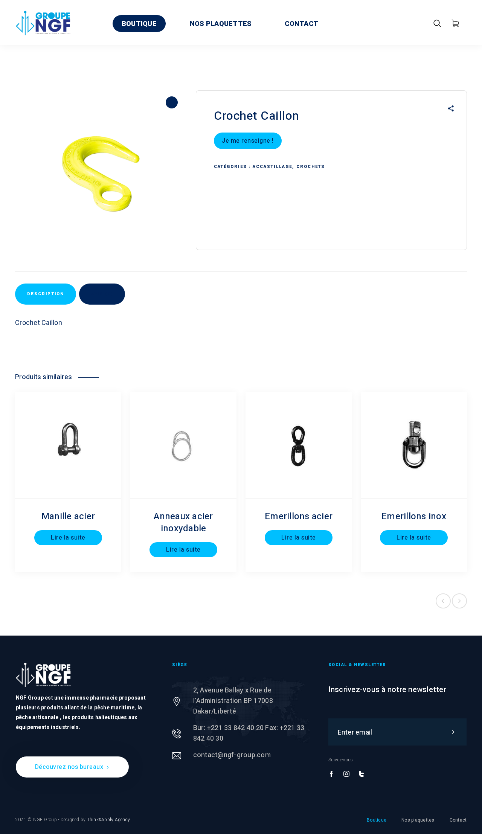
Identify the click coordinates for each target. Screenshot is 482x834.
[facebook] (331, 774)
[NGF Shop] (43, 22)
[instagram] (346, 774)
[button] (172, 102)
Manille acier (68, 516)
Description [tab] (45, 294)
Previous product (443, 600)
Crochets (310, 166)
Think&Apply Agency (108, 819)
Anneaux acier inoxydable (183, 522)
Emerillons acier (299, 516)
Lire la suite (68, 537)
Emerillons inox (413, 516)
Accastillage (272, 166)
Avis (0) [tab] (102, 294)
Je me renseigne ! (248, 140)
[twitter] (361, 774)
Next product (459, 600)
